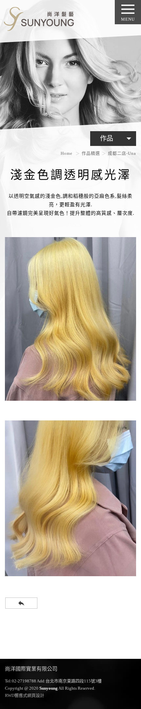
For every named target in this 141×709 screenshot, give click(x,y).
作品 (117, 138)
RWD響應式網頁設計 (24, 695)
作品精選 (91, 153)
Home (66, 153)
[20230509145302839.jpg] (70, 319)
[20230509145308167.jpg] (70, 498)
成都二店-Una (122, 153)
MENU (128, 19)
